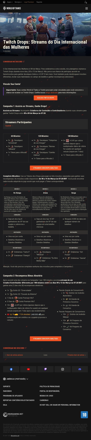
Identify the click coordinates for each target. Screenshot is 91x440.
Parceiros (7, 391)
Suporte (6, 387)
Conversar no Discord (12, 62)
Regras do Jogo (46, 396)
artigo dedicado (52, 93)
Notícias (13, 38)
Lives (19, 38)
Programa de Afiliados (13, 396)
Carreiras (44, 400)
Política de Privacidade (50, 387)
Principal (6, 38)
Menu (86, 8)
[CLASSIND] (84, 414)
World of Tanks (12, 8)
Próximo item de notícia (76, 355)
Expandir (8, 126)
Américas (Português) (16, 379)
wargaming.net (13, 414)
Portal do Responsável (50, 391)
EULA (5, 405)
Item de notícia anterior (15, 355)
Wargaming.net (15, 435)
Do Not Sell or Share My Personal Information (60, 405)
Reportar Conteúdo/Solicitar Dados (18, 400)
